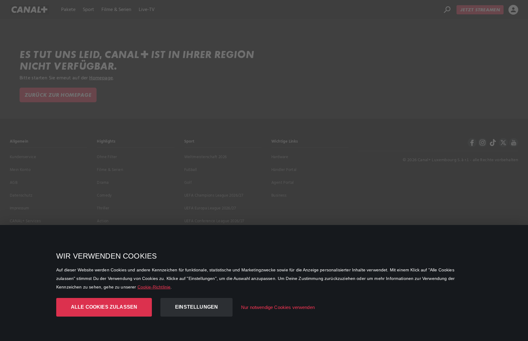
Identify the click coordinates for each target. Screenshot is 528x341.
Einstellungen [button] (196, 307)
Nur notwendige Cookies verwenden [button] (278, 307)
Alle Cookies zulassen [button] (104, 307)
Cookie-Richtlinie (154, 287)
